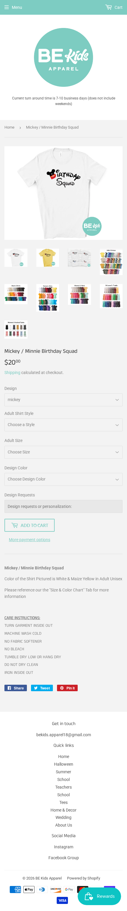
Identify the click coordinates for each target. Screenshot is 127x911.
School (63, 779)
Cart (118, 7)
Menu (17, 7)
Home (9, 127)
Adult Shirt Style (18, 413)
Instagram (63, 846)
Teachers (63, 787)
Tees (63, 802)
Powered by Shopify (83, 878)
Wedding (63, 817)
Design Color (15, 468)
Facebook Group (63, 857)
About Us (63, 825)
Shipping (12, 372)
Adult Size (13, 440)
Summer (63, 771)
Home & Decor (63, 810)
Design (10, 388)
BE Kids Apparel (48, 878)
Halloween (63, 764)
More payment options (29, 539)
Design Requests (19, 495)
